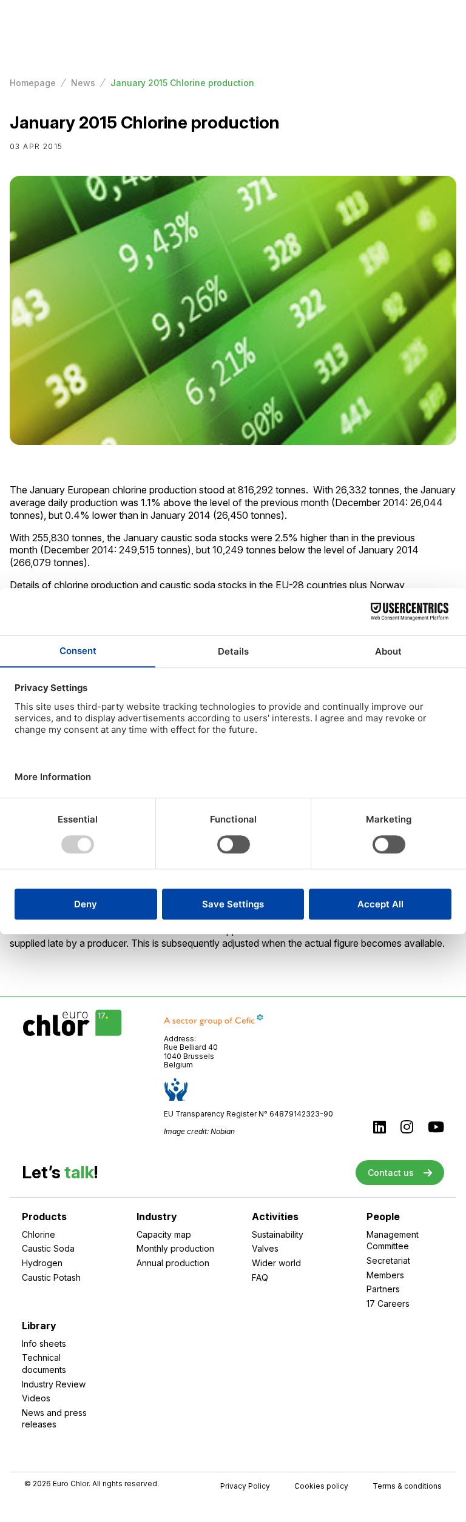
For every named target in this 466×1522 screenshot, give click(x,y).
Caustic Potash (51, 1277)
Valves (265, 1248)
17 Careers (388, 1303)
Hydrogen (42, 1263)
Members (385, 1275)
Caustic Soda (48, 1248)
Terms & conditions (407, 1486)
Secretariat (388, 1260)
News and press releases (54, 1418)
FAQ (260, 1277)
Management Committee (392, 1240)
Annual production (173, 1263)
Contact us (391, 1172)
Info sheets (44, 1343)
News (83, 83)
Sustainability (277, 1234)
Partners (383, 1289)
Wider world (276, 1263)
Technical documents (44, 1363)
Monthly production (175, 1248)
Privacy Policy (245, 1486)
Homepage (33, 83)
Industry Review (54, 1384)
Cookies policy (321, 1486)
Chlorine (38, 1234)
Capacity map (164, 1234)
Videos (36, 1398)
